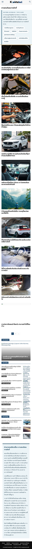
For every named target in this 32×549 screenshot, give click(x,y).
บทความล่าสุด (25, 544)
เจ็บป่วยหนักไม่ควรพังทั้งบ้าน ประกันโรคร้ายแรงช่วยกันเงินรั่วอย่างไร (11, 388)
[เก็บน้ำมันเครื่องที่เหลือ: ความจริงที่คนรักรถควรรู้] (16, 84)
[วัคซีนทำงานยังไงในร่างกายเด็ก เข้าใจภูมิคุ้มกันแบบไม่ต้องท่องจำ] (27, 412)
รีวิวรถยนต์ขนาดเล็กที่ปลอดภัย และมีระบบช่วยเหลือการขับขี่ (16, 241)
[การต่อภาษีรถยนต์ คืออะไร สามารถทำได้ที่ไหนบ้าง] (16, 312)
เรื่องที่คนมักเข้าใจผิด (5, 423)
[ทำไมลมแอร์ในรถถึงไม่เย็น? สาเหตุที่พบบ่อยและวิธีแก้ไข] (16, 199)
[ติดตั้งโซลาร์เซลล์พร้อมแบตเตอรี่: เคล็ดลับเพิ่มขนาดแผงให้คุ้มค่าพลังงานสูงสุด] (27, 429)
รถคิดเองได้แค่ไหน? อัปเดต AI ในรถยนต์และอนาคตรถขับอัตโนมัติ (15, 183)
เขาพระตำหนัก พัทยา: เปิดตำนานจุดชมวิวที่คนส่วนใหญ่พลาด (11, 381)
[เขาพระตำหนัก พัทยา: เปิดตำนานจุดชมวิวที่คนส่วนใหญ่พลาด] (27, 384)
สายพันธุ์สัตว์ (4, 376)
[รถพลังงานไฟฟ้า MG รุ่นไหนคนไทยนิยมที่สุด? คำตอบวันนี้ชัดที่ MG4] (16, 141)
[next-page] (18, 333)
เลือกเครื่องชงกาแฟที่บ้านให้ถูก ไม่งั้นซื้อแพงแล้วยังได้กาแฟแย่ (11, 367)
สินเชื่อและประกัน (5, 390)
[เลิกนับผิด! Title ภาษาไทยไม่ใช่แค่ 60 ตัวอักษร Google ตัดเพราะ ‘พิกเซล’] (27, 422)
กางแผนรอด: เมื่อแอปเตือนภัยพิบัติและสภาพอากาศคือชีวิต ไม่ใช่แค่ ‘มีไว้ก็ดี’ (10, 435)
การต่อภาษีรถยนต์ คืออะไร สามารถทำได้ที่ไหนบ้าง (15, 325)
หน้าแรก (3, 5)
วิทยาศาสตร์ (4, 411)
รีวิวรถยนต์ (6, 31)
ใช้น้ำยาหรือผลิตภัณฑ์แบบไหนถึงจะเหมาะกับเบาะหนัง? (15, 269)
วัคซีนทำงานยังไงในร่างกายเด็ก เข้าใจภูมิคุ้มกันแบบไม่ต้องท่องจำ (10, 409)
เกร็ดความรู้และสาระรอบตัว (10, 38)
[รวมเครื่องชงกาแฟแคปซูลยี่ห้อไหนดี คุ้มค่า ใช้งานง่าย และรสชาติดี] (16, 352)
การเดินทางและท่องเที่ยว (6, 383)
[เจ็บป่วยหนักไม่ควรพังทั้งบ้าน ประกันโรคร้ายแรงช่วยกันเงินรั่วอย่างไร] (27, 391)
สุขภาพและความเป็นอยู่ (9, 35)
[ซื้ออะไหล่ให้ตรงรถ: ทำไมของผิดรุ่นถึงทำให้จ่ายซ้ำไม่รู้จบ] (16, 112)
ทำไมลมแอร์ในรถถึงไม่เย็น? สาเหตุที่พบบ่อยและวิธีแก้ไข (15, 212)
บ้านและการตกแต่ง (17, 5)
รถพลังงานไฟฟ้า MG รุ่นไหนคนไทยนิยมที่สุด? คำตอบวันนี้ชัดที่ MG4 (15, 155)
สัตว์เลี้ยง (6, 41)
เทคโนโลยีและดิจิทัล (23, 38)
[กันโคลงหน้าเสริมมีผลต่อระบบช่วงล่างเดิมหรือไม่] (16, 285)
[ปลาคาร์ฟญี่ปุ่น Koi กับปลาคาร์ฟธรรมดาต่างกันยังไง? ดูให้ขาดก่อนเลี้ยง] (27, 377)
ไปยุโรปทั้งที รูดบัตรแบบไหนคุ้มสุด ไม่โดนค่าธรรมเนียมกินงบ (11, 402)
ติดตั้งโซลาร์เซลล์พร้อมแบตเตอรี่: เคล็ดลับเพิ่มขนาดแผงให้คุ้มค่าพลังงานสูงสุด (11, 428)
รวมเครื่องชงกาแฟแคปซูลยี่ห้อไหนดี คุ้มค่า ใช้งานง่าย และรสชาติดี (15, 357)
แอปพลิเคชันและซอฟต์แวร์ (6, 437)
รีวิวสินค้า (3, 369)
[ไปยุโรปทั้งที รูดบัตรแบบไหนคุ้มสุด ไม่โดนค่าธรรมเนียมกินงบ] (27, 405)
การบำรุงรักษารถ (20, 28)
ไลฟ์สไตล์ (9, 5)
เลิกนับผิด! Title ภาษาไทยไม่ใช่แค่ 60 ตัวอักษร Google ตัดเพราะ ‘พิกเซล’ (11, 421)
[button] (2, 2)
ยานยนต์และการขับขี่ (17, 544)
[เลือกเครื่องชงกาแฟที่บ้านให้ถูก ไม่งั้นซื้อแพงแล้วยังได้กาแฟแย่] (27, 370)
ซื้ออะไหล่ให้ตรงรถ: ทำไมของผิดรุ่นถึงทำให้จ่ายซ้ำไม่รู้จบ (16, 126)
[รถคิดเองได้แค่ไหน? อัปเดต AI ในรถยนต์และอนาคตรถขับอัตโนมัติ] (16, 170)
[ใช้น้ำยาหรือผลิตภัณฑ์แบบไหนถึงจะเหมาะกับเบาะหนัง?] (16, 256)
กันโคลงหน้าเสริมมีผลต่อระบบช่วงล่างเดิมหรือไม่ (15, 298)
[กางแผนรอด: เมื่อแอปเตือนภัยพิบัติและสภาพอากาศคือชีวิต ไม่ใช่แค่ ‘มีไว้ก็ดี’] (27, 436)
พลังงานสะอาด (4, 430)
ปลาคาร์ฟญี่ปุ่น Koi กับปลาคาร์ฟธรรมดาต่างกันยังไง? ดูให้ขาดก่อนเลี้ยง (11, 374)
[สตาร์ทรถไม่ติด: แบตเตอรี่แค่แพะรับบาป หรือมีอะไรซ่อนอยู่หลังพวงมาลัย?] (16, 55)
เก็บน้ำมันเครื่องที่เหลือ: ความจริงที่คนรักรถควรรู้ (14, 97)
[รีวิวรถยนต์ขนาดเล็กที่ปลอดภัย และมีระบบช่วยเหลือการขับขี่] (16, 227)
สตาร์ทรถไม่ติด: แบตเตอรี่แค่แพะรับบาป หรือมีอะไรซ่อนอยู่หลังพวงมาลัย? (15, 69)
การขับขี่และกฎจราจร (8, 28)
